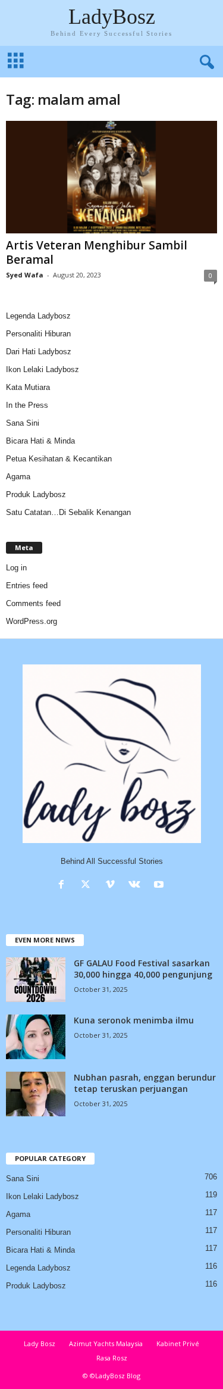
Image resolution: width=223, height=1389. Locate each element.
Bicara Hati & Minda (40, 440)
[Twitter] (88, 885)
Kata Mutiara (28, 387)
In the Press (27, 405)
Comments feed (33, 603)
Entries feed (27, 585)
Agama (18, 476)
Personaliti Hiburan (38, 333)
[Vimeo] (112, 885)
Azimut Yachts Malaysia (106, 1343)
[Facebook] (64, 885)
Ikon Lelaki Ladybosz (42, 369)
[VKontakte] (137, 885)
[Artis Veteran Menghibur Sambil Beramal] (111, 177)
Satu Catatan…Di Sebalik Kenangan (68, 512)
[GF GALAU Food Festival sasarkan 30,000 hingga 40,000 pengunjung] (35, 979)
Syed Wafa (24, 274)
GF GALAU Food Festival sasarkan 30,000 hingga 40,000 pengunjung (143, 968)
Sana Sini (22, 423)
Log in (16, 567)
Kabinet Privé (177, 1343)
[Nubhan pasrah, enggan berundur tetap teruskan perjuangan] (35, 1094)
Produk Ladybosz (36, 494)
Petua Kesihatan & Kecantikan (59, 458)
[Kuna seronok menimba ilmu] (35, 1037)
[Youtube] (160, 885)
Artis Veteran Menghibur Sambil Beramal (96, 252)
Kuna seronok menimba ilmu (134, 1020)
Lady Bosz (39, 1343)
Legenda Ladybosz (38, 315)
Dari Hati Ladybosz (38, 351)
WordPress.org (31, 621)
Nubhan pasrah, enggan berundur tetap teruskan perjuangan (145, 1083)
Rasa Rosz (111, 1357)
